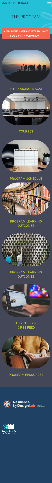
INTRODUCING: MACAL (26, 89)
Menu (49, 3)
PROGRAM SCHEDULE (26, 178)
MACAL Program (14, 3)
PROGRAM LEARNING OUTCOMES (26, 223)
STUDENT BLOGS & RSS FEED (26, 325)
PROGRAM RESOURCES (26, 374)
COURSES (26, 131)
